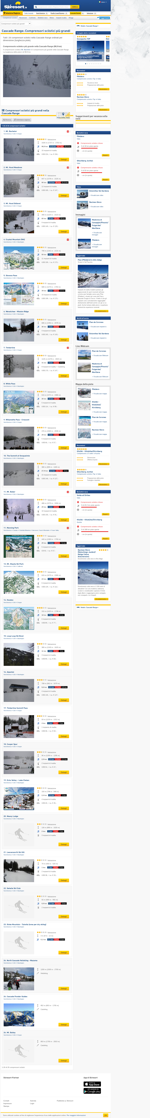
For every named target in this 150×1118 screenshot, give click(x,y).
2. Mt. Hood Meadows (13, 168)
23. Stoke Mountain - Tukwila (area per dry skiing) (25, 925)
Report (105, 155)
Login (32, 1103)
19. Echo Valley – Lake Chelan (16, 780)
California (20, 566)
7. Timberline (9, 348)
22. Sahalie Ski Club (12, 888)
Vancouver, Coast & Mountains (41, 530)
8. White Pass (9, 384)
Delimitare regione (23, 120)
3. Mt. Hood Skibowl (12, 204)
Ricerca (8, 120)
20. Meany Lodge (11, 816)
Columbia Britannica (24, 530)
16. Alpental (9, 672)
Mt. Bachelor (26, 50)
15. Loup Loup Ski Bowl (14, 636)
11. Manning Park (11, 528)
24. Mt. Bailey (9, 1033)
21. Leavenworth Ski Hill (14, 852)
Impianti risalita (61, 18)
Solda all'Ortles (83, 495)
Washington (20, 242)
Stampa (6, 1106)
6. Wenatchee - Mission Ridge (16, 312)
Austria (79, 522)
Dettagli (64, 159)
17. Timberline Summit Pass (16, 708)
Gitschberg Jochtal (85, 161)
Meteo (52, 18)
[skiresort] (16, 6)
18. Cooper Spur (10, 744)
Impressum (7, 1103)
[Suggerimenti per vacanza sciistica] (103, 18)
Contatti (6, 1101)
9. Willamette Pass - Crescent (16, 420)
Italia (78, 139)
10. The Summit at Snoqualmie (17, 456)
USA (14, 133)
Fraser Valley (55, 530)
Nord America (7, 133)
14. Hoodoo (8, 600)
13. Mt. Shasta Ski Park (14, 564)
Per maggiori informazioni (76, 1115)
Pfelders (80, 136)
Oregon (19, 133)
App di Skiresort (91, 1078)
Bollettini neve (42, 18)
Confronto (32, 18)
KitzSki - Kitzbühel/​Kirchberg (89, 520)
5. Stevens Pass (10, 276)
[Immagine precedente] (78, 50)
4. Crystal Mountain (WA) (14, 240)
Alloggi (71, 18)
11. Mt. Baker (9, 492)
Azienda (33, 1101)
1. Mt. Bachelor (10, 131)
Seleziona (90, 13)
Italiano (103, 2)
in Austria (97, 453)
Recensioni (23, 18)
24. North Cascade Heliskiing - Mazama (20, 961)
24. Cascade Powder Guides (15, 997)
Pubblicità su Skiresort (65, 1101)
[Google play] (92, 1093)
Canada (15, 530)
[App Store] (92, 1087)
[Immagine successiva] (107, 50)
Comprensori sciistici (10, 18)
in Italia (98, 79)
